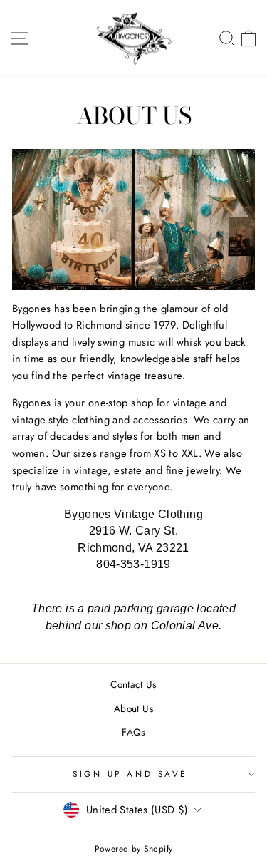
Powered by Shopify (134, 848)
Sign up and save (130, 774)
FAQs (133, 732)
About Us (133, 708)
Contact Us (133, 684)
